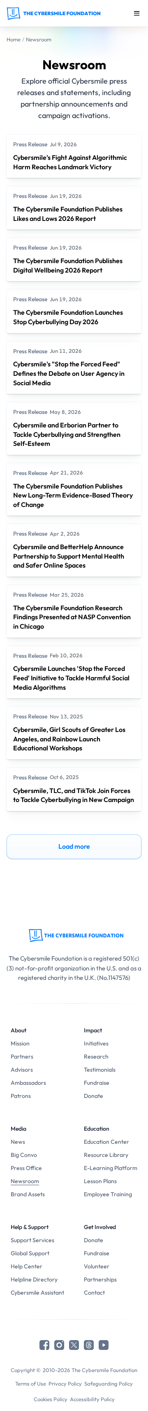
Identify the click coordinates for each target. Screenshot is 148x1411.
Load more (74, 846)
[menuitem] (37, 1043)
